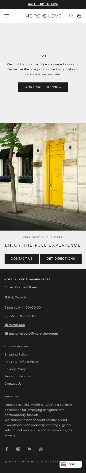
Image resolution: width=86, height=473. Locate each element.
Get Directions (61, 258)
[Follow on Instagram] (18, 449)
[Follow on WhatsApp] (41, 449)
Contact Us (22, 258)
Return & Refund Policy (21, 362)
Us (17, 397)
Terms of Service (17, 376)
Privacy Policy (15, 369)
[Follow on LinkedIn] (29, 449)
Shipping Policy (16, 354)
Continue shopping (43, 87)
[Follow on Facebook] (6, 449)
